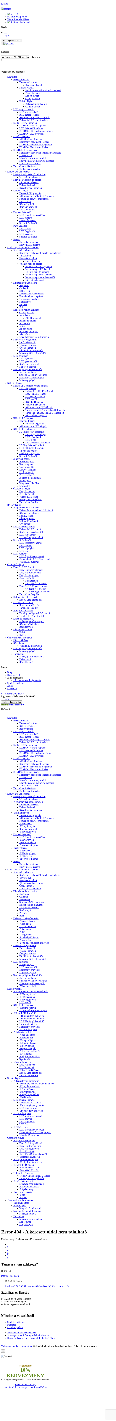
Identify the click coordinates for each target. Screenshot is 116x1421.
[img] (6, 9)
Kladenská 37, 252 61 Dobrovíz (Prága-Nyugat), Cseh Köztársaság (37, 1286)
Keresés (36, 57)
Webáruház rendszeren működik (16, 1346)
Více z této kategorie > (36, 280)
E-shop (4, 3)
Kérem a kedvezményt (25, 1384)
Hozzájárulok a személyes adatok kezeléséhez (25, 1387)
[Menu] (2, 43)
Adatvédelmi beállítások (85, 1346)
